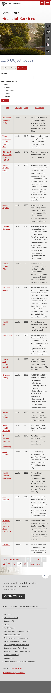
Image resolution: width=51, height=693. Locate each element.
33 (44, 559)
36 (14, 564)
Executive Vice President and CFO (17, 631)
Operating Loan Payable (6, 414)
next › (31, 564)
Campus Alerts (9, 658)
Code (26, 108)
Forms (7, 68)
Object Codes (22, 68)
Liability (7, 97)
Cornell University (15, 668)
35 (9, 564)
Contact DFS (9, 621)
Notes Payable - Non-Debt (6, 428)
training (48, 38)
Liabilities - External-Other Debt (6, 475)
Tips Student (7, 335)
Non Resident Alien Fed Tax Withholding (6, 441)
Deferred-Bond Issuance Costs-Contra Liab (6, 526)
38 (25, 564)
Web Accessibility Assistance (14, 673)
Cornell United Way (11, 655)
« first (5, 559)
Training (13, 68)
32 (39, 559)
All (2, 68)
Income (7, 94)
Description (39, 108)
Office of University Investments (16, 638)
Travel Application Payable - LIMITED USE (6, 141)
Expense (7, 88)
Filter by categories (9, 81)
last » (39, 564)
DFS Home (8, 614)
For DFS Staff (9, 628)
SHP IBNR (6, 545)
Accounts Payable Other (5, 266)
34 (4, 564)
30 (28, 559)
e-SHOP (48, 51)
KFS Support (48, 44)
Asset (6, 85)
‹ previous (14, 559)
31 (33, 559)
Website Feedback (11, 618)
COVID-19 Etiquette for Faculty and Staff (19, 661)
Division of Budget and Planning (16, 641)
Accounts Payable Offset (5, 167)
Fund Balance (9, 91)
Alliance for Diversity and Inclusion (17, 651)
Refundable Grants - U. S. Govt (6, 120)
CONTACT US (12, 596)
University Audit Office (12, 635)
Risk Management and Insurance (16, 645)
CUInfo (6, 625)
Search (42, 3)
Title (7, 108)
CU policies (48, 32)
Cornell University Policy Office (15, 648)
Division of (11, 12)
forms (48, 25)
